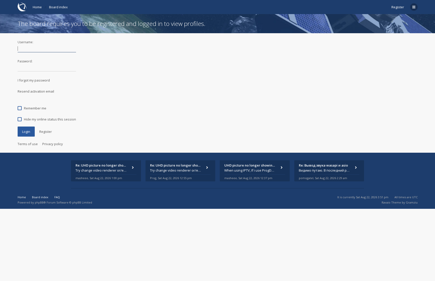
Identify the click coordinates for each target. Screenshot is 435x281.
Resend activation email (36, 91)
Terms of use (28, 144)
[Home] (22, 7)
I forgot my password (34, 80)
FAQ (57, 197)
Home (37, 7)
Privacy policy (52, 144)
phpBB (39, 202)
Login (26, 131)
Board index (58, 7)
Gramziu (412, 202)
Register (397, 7)
